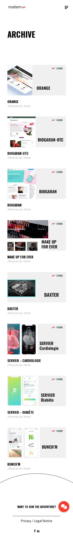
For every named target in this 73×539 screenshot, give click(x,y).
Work (27, 106)
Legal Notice (43, 521)
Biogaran (14, 205)
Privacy (26, 521)
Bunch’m (13, 464)
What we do (15, 106)
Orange (12, 101)
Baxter (12, 308)
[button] (63, 506)
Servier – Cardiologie (24, 360)
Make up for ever (20, 256)
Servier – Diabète (20, 412)
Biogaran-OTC (17, 153)
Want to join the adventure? (36, 506)
